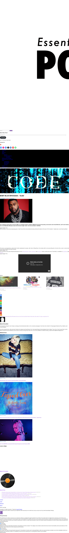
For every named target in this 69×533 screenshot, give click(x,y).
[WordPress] (1, 310)
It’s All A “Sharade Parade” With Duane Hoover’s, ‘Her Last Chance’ (14, 493)
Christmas (8, 157)
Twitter (30, 251)
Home (3, 153)
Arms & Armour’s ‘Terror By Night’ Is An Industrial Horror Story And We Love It (17, 494)
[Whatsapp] (1, 302)
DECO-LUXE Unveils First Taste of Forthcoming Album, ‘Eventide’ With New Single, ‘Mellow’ (19, 496)
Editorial (5, 154)
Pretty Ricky (32, 316)
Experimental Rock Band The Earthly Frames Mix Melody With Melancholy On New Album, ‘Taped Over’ (20, 417)
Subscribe (3, 137)
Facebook (33, 251)
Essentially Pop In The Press (7, 159)
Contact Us (4, 150)
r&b (35, 316)
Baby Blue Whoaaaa (12, 316)
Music (3, 160)
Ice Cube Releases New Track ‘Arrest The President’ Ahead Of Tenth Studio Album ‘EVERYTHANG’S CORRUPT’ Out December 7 (10, 288)
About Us (4, 152)
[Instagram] (1, 311)
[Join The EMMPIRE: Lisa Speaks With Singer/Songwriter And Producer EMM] (16, 440)
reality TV (38, 316)
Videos (3, 165)
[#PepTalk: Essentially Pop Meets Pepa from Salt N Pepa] (34, 282)
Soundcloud (65, 251)
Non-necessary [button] (3, 528)
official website (25, 251)
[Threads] (1, 308)
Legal (3, 151)
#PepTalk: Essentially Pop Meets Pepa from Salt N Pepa (32, 287)
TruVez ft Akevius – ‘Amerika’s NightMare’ (53, 287)
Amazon (1, 252)
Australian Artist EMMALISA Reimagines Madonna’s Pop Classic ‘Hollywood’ (16, 497)
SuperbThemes (19, 509)
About (1, 505)
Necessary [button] (2, 522)
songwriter (45, 316)
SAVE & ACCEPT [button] (3, 532)
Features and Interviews (6, 158)
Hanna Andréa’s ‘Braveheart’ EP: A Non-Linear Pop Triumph (13, 495)
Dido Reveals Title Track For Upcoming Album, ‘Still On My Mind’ (13, 380)
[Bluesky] (1, 306)
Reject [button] (49, 510)
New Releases (6, 162)
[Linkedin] (1, 299)
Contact (1, 499)
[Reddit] (1, 301)
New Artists (6, 163)
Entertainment (5, 167)
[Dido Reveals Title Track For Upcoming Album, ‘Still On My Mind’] (16, 377)
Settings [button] (52, 510)
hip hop (17, 316)
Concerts (5, 164)
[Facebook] (1, 295)
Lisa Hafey (3, 198)
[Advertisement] (28, 240)
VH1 (48, 316)
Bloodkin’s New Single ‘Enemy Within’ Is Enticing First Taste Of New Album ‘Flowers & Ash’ (19, 492)
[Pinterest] (1, 313)
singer (41, 316)
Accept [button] (46, 510)
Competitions (6, 161)
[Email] (1, 304)
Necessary (3, 523)
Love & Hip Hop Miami (23, 316)
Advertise (2, 503)
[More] (1, 315)
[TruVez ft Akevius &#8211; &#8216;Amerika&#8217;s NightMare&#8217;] (57, 282)
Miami (29, 316)
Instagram (39, 251)
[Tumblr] (1, 297)
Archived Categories (8, 155)
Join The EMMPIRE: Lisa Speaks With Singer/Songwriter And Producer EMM (15, 443)
